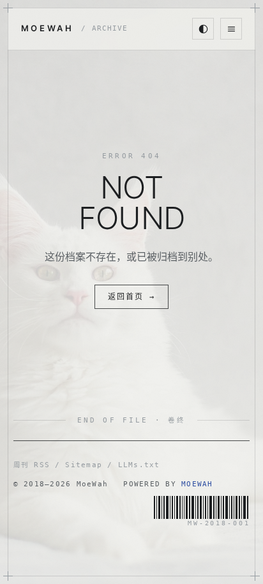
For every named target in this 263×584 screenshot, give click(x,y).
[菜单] (231, 29)
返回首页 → (131, 296)
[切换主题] (203, 29)
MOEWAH (74, 28)
